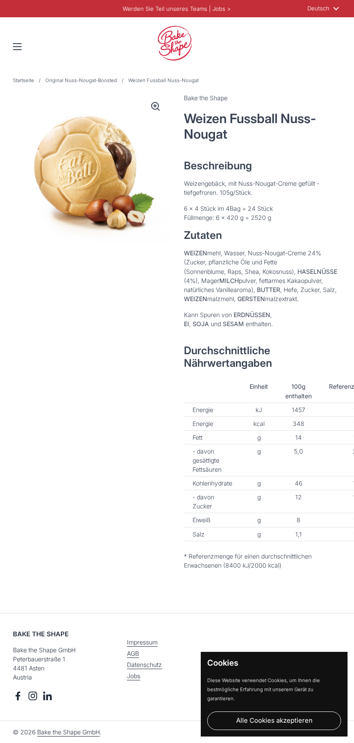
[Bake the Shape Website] (175, 43)
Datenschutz (144, 664)
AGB (133, 653)
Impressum (142, 642)
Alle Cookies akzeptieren (274, 720)
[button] (332, 46)
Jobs (133, 675)
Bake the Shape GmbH (68, 732)
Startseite (23, 80)
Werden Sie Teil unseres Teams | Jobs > (177, 9)
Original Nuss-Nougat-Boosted (81, 80)
